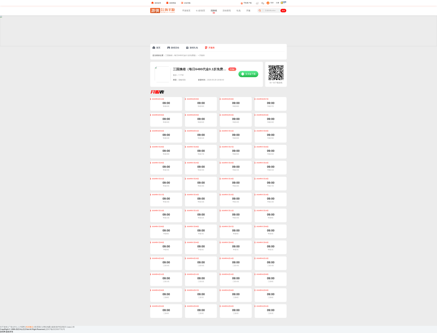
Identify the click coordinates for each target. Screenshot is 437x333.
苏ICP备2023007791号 (55, 329)
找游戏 (214, 10)
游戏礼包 (194, 48)
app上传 (71, 327)
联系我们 (38, 327)
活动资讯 (227, 10)
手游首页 (186, 10)
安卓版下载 (250, 74)
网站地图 (47, 327)
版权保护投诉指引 (59, 327)
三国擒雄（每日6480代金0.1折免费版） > (182, 55)
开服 (248, 10)
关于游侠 (3, 327)
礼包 (238, 10)
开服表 (211, 48)
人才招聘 (21, 327)
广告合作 (12, 327)
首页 (158, 48)
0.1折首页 (200, 10)
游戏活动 (175, 48)
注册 (277, 3)
